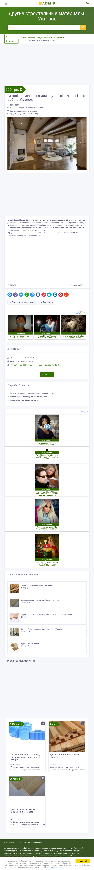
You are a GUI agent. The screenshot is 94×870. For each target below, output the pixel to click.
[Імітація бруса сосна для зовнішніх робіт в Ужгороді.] (15, 632)
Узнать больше (55, 867)
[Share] (9, 294)
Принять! (83, 860)
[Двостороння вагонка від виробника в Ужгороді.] (15, 603)
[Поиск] (83, 27)
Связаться (48, 374)
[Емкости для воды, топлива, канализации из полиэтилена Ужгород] (27, 731)
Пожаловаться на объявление (23, 302)
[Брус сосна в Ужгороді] (15, 647)
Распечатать (48, 302)
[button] (13, 143)
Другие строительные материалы (51, 38)
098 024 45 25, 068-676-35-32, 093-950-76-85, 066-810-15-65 (35, 365)
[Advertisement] (47, 62)
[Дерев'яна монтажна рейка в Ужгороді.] (15, 588)
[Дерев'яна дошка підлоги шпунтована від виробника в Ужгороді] (15, 617)
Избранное (13, 41)
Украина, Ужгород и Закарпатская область (27, 108)
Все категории (29, 38)
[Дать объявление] (87, 3)
